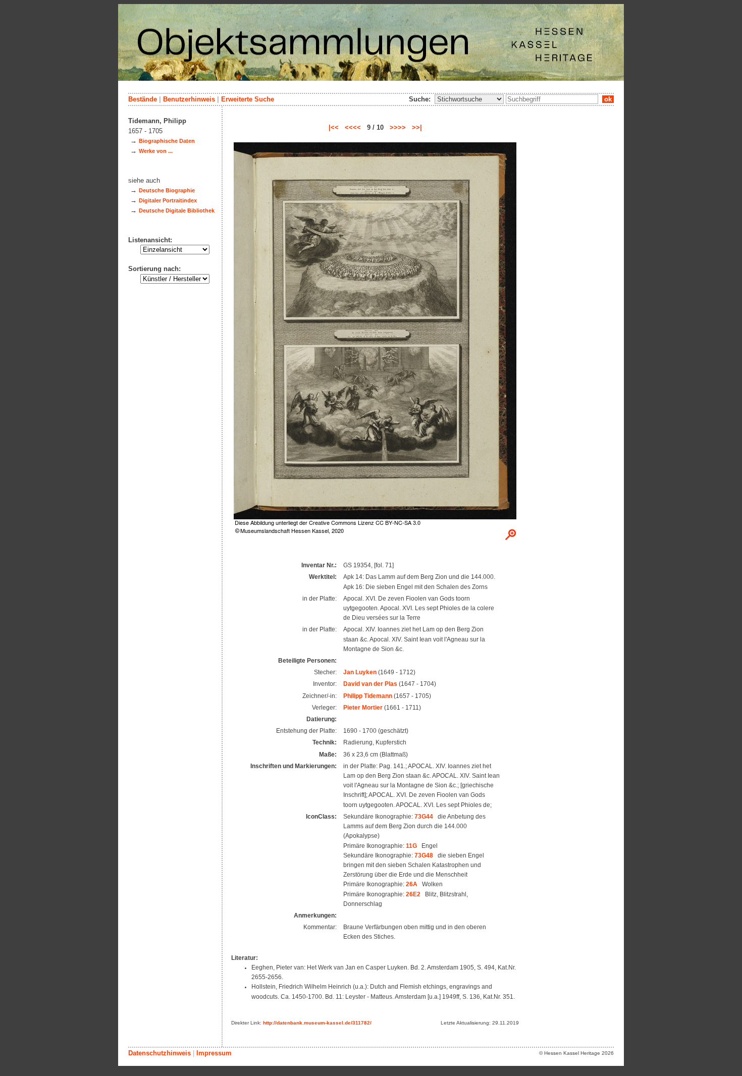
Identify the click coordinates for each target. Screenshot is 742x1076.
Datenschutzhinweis (159, 1053)
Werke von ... (156, 151)
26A (411, 884)
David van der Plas (370, 684)
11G (411, 846)
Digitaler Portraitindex (168, 200)
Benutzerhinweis (189, 99)
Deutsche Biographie (167, 190)
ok (608, 99)
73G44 (423, 817)
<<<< (353, 127)
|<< (334, 127)
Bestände (142, 99)
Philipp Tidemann (367, 696)
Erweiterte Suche (247, 99)
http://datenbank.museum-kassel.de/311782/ (317, 1023)
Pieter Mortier (363, 708)
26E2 (413, 894)
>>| (417, 127)
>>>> (398, 127)
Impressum (214, 1053)
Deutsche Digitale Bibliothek (177, 210)
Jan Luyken (360, 672)
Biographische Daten (167, 141)
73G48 (423, 855)
